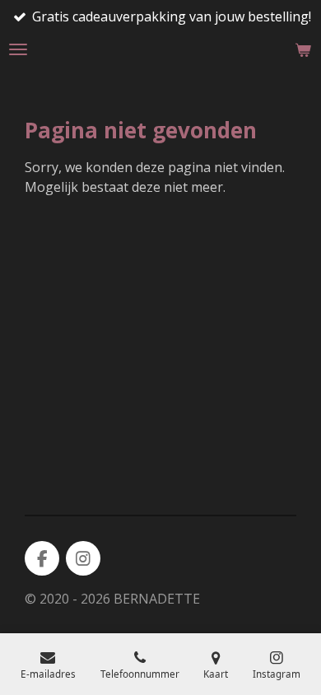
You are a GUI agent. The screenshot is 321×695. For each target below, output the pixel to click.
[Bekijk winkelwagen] (303, 49)
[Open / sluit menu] (18, 49)
